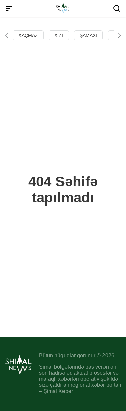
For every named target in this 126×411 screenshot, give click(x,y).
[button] (6, 35)
